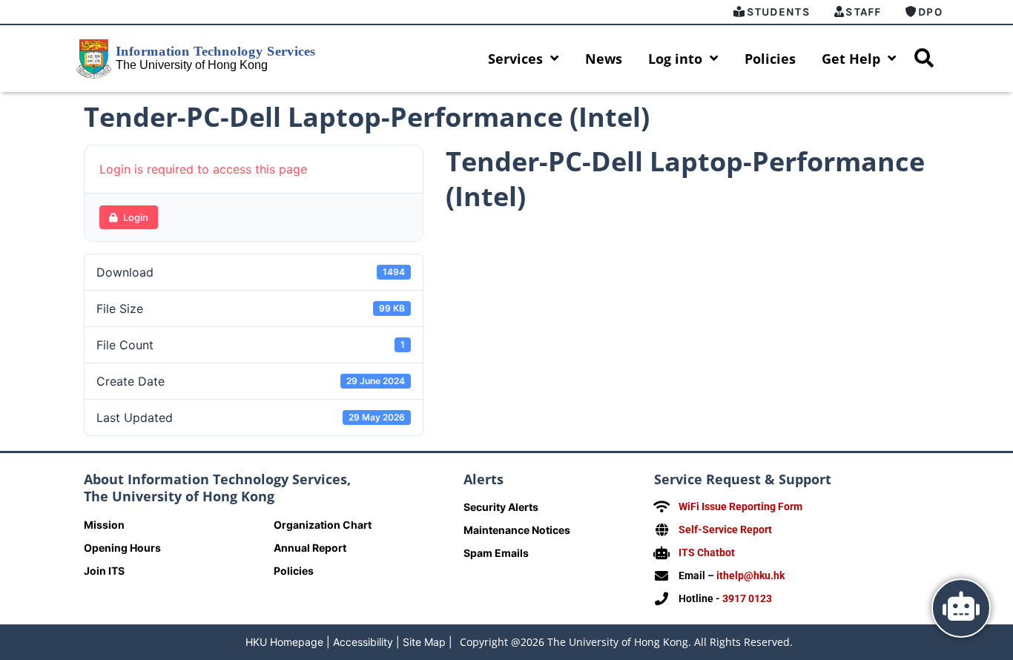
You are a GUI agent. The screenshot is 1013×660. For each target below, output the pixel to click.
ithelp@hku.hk (750, 575)
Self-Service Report (725, 529)
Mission (104, 524)
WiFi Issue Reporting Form (740, 506)
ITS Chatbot (707, 552)
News (603, 58)
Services (515, 58)
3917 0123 (747, 598)
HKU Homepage (284, 642)
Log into (675, 58)
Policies (770, 58)
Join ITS (104, 570)
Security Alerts (500, 507)
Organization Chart (323, 524)
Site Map (424, 642)
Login (135, 217)
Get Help (851, 58)
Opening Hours (122, 547)
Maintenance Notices (516, 530)
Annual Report (310, 547)
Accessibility (363, 642)
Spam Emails (496, 553)
